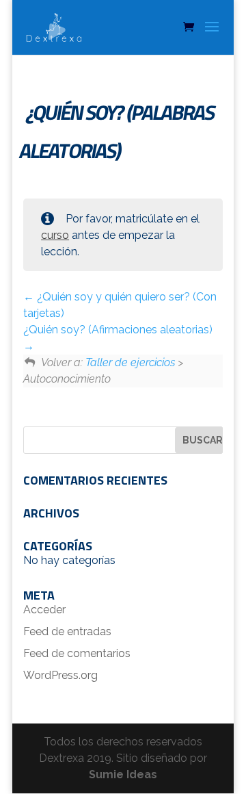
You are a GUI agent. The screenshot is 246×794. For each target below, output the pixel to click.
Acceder (44, 609)
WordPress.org (60, 675)
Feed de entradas (67, 631)
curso (55, 235)
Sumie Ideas (123, 774)
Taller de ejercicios (130, 362)
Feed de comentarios (77, 653)
